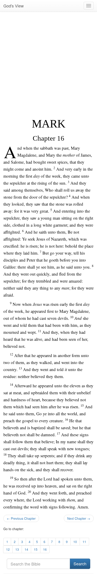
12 (8, 549)
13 (17, 549)
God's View (13, 6)
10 (75, 541)
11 (84, 541)
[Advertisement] (48, 64)
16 (45, 549)
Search (80, 563)
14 (26, 549)
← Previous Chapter (21, 518)
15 (35, 549)
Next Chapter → (78, 518)
